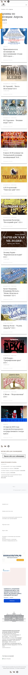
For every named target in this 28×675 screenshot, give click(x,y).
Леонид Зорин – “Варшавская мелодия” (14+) (12, 254)
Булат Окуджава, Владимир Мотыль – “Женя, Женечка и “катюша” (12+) (11, 292)
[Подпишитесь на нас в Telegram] (8, 2)
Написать (12, 600)
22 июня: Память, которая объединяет (10, 470)
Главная (3, 9)
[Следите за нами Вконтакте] (5, 2)
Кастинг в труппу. (5, 472)
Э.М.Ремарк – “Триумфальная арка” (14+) (12, 360)
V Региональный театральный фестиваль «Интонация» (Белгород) (11, 475)
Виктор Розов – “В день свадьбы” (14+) (12, 327)
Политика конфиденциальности (9, 540)
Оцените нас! (5, 504)
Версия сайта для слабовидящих (14, 456)
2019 (7, 9)
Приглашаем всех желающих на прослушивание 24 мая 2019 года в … (12, 52)
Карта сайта (5, 530)
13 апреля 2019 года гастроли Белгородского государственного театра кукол (13, 430)
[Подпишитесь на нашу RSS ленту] (2, 2)
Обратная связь (5, 524)
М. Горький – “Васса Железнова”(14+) (11, 87)
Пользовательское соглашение (9, 539)
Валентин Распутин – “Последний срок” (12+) (12, 221)
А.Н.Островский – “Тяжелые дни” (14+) (11, 188)
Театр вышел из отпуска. (7, 468)
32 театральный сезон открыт (8, 466)
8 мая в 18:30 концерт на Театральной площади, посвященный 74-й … (13, 155)
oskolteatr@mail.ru (6, 647)
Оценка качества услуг (7, 511)
